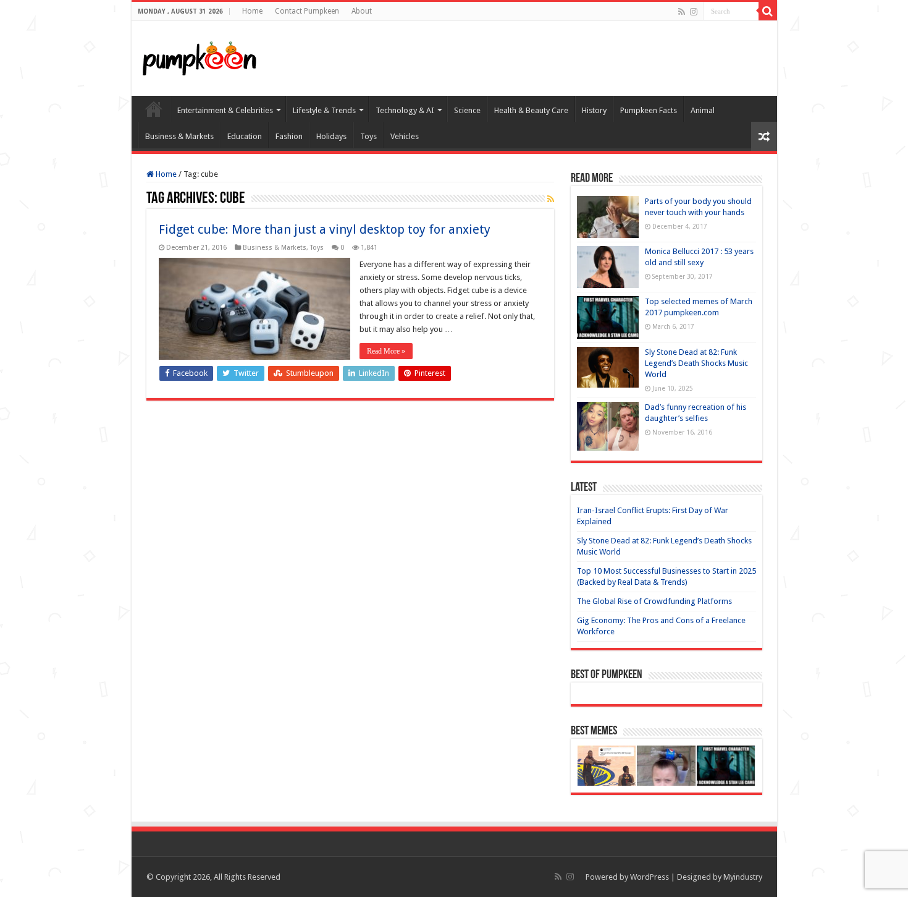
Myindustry (742, 877)
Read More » (386, 351)
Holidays (331, 136)
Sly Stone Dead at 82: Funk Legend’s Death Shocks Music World (696, 363)
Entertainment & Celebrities (225, 110)
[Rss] (681, 11)
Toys (368, 136)
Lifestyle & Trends (324, 110)
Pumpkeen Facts (648, 110)
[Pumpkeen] (199, 56)
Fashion (289, 136)
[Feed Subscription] (550, 199)
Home (252, 11)
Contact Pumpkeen (307, 11)
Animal (703, 110)
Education (244, 136)
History (594, 110)
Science (467, 110)
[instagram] (694, 11)
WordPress (649, 877)
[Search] (768, 11)
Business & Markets (179, 136)
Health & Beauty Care (531, 110)
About (361, 11)
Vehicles (404, 136)
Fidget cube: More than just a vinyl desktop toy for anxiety (324, 229)
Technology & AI (405, 110)
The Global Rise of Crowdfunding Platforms (654, 601)
